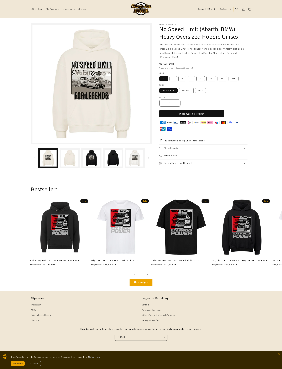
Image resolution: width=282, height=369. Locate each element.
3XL (222, 78)
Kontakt (145, 304)
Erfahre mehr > (95, 357)
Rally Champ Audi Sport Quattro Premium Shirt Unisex (115, 260)
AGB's (33, 310)
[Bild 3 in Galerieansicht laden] (91, 158)
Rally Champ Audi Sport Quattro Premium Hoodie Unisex (55, 260)
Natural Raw (168, 90)
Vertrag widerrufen (150, 320)
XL (201, 78)
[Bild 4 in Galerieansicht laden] (113, 158)
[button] (68, 9)
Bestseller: (44, 189)
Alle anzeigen (141, 282)
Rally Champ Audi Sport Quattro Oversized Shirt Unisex (175, 260)
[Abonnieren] (164, 337)
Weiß (200, 90)
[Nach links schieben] (34, 158)
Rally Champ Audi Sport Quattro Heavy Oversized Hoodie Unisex (240, 260)
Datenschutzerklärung (41, 315)
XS (164, 78)
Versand (162, 68)
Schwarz (186, 90)
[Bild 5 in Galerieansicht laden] (135, 158)
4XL (233, 78)
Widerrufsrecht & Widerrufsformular (158, 315)
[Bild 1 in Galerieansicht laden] (48, 158)
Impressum (36, 304)
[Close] (279, 354)
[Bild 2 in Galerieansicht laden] (70, 158)
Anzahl (162, 97)
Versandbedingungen (151, 310)
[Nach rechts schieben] (149, 158)
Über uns (35, 320)
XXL (211, 78)
